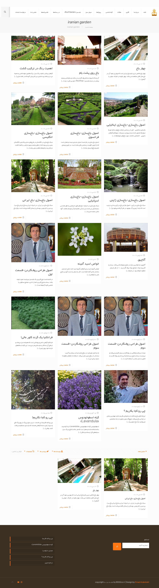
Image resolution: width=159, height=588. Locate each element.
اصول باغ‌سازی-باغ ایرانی (37, 200)
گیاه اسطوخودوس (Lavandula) (88, 419)
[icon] (18, 582)
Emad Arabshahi (142, 582)
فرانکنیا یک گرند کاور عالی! (37, 337)
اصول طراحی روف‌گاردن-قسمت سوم (80, 346)
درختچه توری (49, 562)
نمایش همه (141, 451)
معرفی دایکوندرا (47, 550)
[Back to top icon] (12, 582)
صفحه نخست (89, 27)
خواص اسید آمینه (88, 264)
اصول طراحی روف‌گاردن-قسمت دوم (126, 346)
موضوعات (29, 451)
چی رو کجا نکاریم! (42, 417)
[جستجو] (117, 546)
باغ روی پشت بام (89, 73)
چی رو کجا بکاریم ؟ (134, 411)
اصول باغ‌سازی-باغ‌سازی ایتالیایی (126, 125)
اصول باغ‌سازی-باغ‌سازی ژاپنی (127, 200)
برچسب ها (43, 451)
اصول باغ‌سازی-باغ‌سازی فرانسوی (84, 135)
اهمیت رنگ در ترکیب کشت (36, 68)
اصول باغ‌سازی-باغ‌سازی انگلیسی (38, 135)
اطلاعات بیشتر (110, 85)
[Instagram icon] (21, 582)
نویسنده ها (57, 451)
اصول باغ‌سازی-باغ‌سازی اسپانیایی (84, 199)
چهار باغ (140, 68)
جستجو (146, 539)
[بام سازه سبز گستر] (154, 12)
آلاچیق (141, 260)
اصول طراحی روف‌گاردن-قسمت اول (34, 272)
